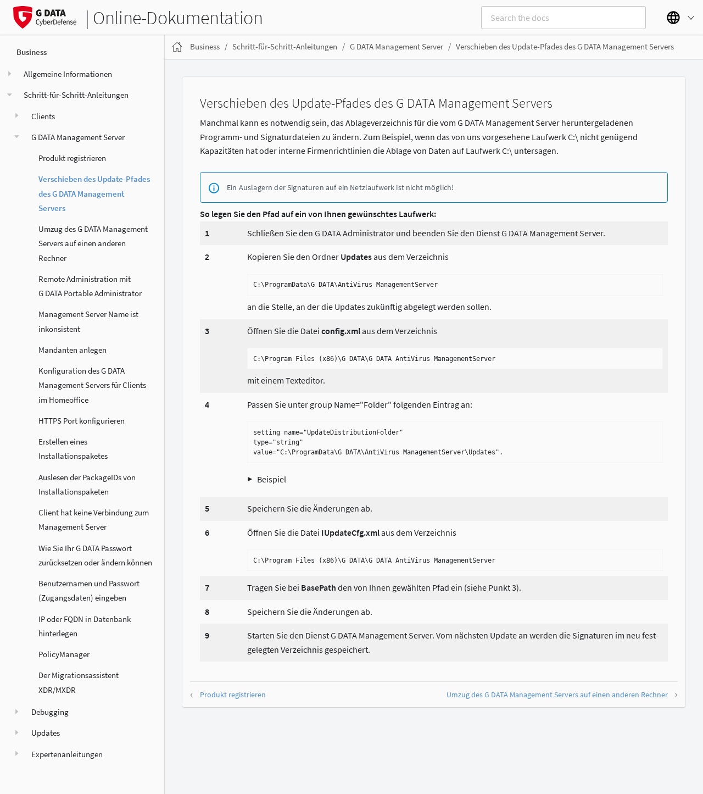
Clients (43, 115)
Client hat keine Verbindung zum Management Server (93, 519)
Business (31, 52)
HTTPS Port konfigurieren (81, 420)
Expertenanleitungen (67, 753)
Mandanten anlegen (72, 350)
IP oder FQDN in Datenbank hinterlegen (84, 625)
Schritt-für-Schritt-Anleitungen (76, 95)
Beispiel (271, 479)
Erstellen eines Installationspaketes (73, 448)
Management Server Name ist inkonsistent (88, 321)
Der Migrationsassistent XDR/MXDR (78, 682)
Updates (45, 733)
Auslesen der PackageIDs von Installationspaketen (87, 483)
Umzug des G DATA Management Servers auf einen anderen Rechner (93, 243)
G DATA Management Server (78, 137)
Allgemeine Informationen (68, 74)
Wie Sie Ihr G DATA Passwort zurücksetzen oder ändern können (95, 554)
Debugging (50, 712)
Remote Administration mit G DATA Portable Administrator (90, 286)
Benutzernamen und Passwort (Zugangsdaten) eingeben (89, 590)
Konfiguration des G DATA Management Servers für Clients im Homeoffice (92, 385)
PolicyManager (64, 654)
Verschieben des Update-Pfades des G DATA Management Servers (94, 193)
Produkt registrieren (72, 158)
